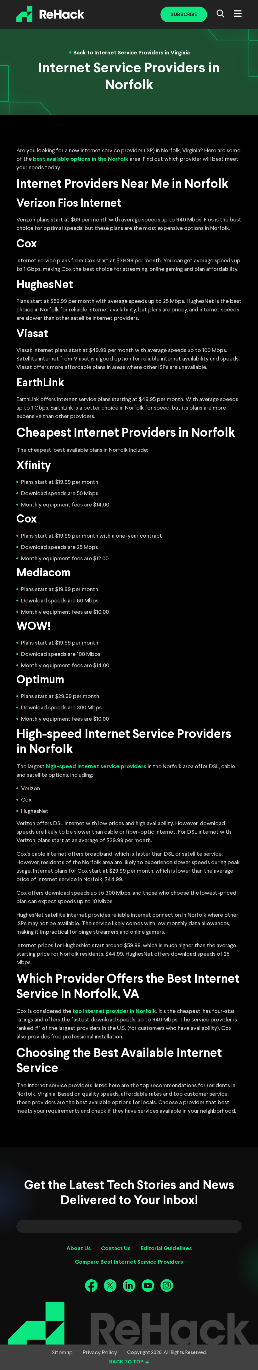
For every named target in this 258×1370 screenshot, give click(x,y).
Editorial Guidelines (166, 1248)
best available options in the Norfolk (80, 159)
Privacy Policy (100, 1353)
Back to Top (126, 1362)
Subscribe (184, 14)
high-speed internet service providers (96, 766)
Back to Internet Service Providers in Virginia (131, 53)
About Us (78, 1248)
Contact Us (116, 1248)
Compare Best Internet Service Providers (129, 1262)
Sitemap (62, 1353)
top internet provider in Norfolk (114, 1011)
